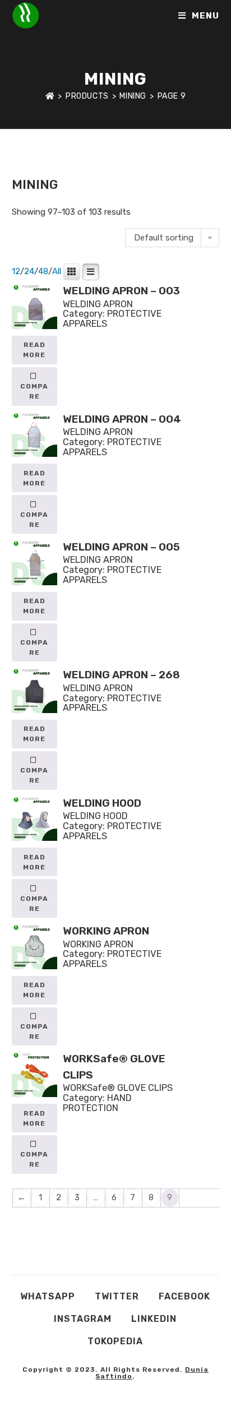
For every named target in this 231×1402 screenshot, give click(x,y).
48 (43, 271)
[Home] (50, 96)
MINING (185, 163)
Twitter (117, 1296)
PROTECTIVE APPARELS (112, 318)
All (56, 271)
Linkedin (154, 1318)
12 (16, 271)
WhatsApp (47, 1296)
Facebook (184, 1296)
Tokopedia (115, 1341)
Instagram (83, 1318)
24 (29, 271)
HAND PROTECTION (97, 1103)
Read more (34, 350)
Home (22, 163)
